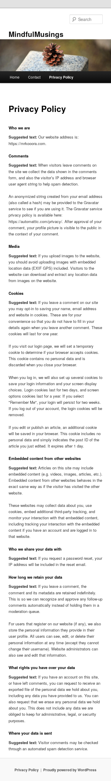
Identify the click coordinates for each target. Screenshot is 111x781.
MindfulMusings (36, 34)
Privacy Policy (61, 77)
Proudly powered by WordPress (69, 769)
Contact (34, 76)
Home (15, 76)
